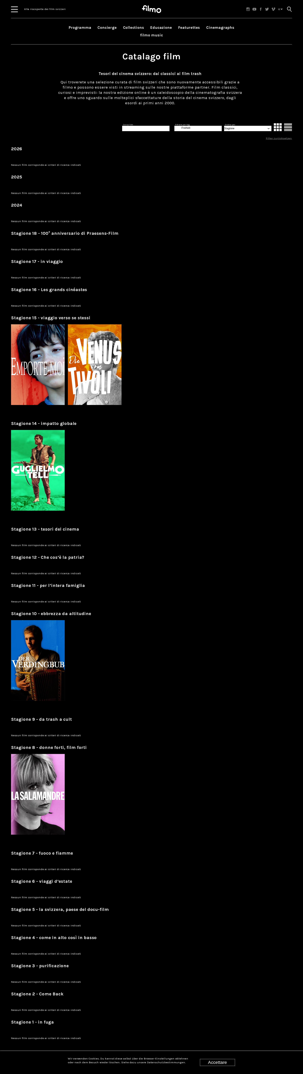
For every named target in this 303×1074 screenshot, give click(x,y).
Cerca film (128, 125)
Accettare (217, 1062)
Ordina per (230, 125)
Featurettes (189, 27)
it (279, 9)
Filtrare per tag (182, 125)
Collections (133, 27)
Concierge (107, 27)
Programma (80, 27)
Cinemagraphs (220, 27)
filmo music (151, 35)
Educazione (161, 27)
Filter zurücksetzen (279, 138)
